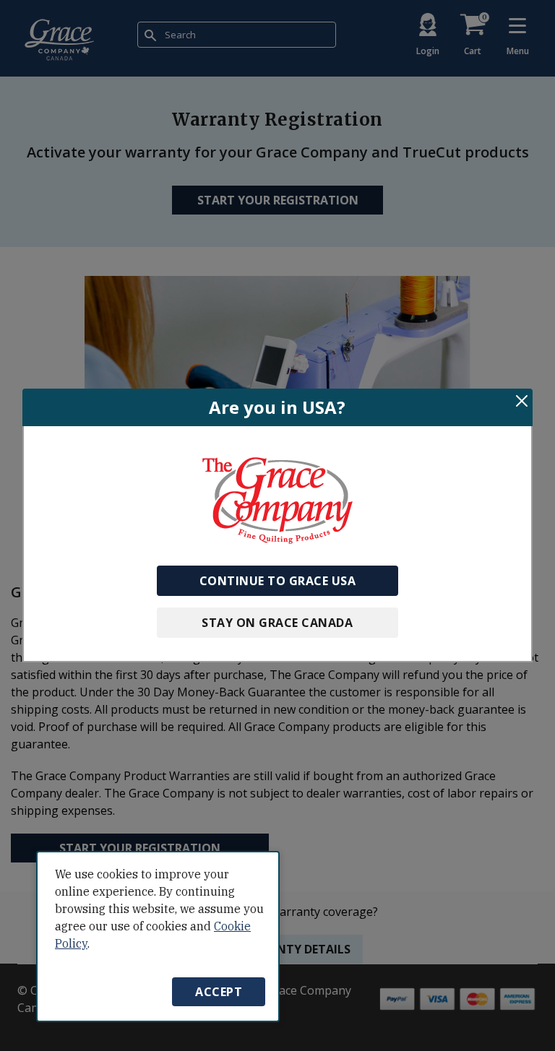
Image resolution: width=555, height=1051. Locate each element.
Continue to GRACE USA (277, 581)
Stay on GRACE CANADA (277, 623)
